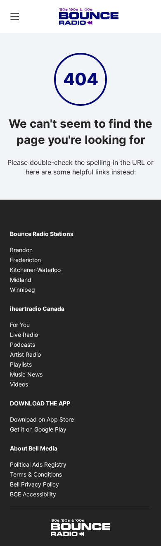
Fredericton (25, 259)
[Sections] (15, 16)
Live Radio (24, 334)
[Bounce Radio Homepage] (88, 16)
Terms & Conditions (36, 474)
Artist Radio (25, 354)
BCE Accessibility (33, 494)
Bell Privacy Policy (34, 484)
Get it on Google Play (38, 429)
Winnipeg (22, 289)
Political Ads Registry (38, 464)
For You (20, 324)
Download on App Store (42, 419)
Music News (26, 374)
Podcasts (22, 344)
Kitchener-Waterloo (35, 269)
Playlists (21, 364)
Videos (19, 384)
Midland (20, 279)
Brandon (21, 249)
